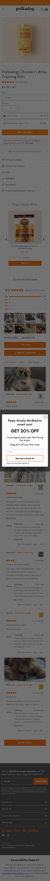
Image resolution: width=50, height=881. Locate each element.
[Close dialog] (45, 417)
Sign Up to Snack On (25, 458)
